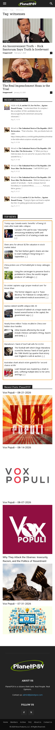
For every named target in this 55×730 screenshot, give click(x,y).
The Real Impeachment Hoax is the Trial (26, 87)
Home (5, 10)
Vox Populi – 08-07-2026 (17, 502)
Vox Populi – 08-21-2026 (17, 392)
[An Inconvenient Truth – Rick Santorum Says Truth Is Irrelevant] (27, 30)
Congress (6, 41)
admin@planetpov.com (33, 695)
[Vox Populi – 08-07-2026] (27, 553)
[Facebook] (24, 712)
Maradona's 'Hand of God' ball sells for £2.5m (24, 344)
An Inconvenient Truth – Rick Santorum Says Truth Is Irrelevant (26, 47)
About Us (37, 722)
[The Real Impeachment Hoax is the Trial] (27, 70)
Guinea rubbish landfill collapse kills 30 (20, 306)
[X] (31, 712)
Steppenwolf (7, 53)
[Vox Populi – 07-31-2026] (27, 633)
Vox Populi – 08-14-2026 (17, 447)
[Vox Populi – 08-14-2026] (27, 498)
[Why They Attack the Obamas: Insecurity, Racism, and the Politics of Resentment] (27, 599)
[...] (16, 238)
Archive (23, 722)
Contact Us (48, 722)
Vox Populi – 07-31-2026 (17, 603)
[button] (4, 3)
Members (14, 722)
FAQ (30, 722)
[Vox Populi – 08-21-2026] (27, 443)
